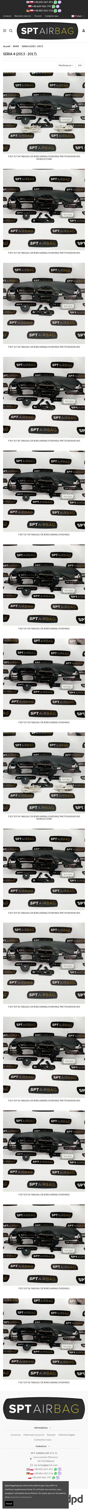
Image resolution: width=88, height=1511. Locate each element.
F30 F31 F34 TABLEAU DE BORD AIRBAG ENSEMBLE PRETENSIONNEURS (44, 253)
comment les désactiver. (20, 1497)
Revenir (38, 16)
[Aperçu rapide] (44, 152)
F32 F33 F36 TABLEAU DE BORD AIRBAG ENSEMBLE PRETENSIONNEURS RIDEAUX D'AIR (44, 817)
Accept (9, 1503)
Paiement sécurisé (23, 16)
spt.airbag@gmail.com (46, 1465)
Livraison (7, 16)
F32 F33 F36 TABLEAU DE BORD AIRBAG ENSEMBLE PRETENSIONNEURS (44, 913)
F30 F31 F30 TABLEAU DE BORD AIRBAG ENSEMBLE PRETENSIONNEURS (44, 440)
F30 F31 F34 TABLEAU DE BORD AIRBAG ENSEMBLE (44, 534)
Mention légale (67, 1434)
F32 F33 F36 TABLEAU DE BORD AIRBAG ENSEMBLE (44, 1194)
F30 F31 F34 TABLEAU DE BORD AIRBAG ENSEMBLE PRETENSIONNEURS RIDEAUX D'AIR (44, 157)
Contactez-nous (52, 16)
